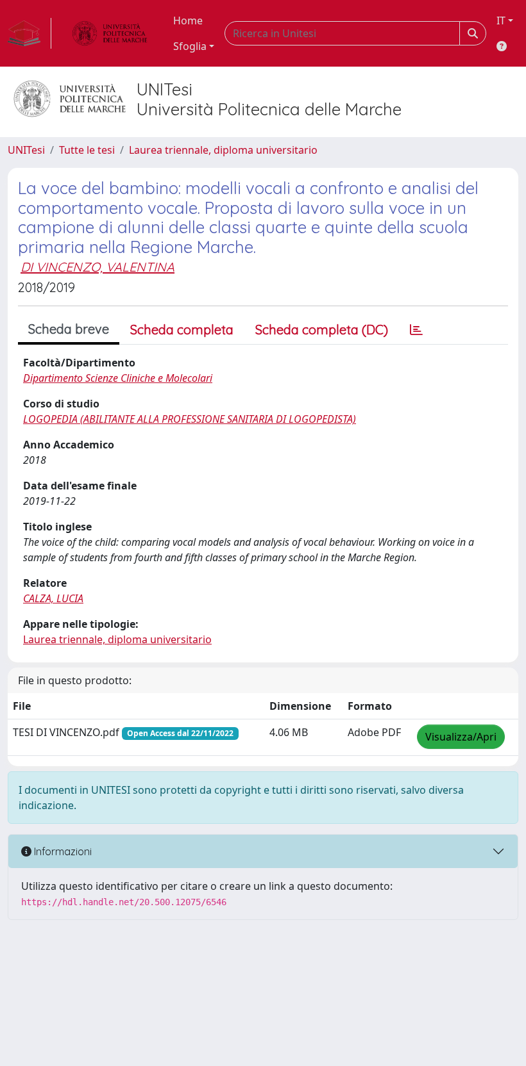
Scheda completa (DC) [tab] (321, 330)
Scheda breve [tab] (68, 329)
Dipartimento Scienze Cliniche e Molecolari (117, 378)
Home (188, 20)
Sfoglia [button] (190, 46)
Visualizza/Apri (460, 737)
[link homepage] (29, 33)
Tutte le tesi (87, 150)
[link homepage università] (110, 33)
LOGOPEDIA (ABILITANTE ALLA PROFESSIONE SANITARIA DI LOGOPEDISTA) (189, 419)
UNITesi (26, 150)
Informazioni (61, 851)
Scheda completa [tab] (181, 330)
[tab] (416, 329)
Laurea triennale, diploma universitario (223, 150)
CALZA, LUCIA (53, 598)
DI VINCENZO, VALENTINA (97, 267)
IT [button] (500, 20)
